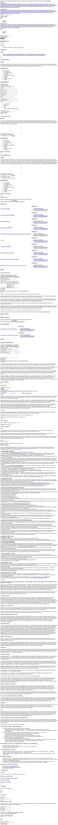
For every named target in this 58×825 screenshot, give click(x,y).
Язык (1, 278)
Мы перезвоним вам (4, 770)
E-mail (1, 807)
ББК (5, 107)
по (4, 85)
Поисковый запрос (4, 110)
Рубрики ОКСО (3, 100)
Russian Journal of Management (6, 227)
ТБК (5, 106)
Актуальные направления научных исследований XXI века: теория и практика (16, 233)
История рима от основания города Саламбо (9, 335)
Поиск (6, 112)
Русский (4, 20)
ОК (12, 814)
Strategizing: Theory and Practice (10, 6)
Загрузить (13, 135)
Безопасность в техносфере (6, 246)
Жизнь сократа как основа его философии (9, 328)
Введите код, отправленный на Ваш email (8, 813)
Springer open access (8, 78)
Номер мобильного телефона (6, 801)
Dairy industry (7, 7)
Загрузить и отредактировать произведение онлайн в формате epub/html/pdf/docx (16, 199)
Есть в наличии (7, 103)
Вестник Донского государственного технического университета (13, 265)
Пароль (1, 822)
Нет (1, 359)
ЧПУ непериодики (4, 349)
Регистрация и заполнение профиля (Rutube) (9, 778)
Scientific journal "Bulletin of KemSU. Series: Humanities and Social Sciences (14, 4)
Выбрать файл (14, 200)
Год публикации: (3, 176)
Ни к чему (2, 345)
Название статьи (3, 281)
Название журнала (4, 99)
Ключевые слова (3, 89)
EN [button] (1, 18)
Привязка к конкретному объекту (7, 277)
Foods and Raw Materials (20, 6)
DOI (1, 96)
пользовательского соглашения (17, 812)
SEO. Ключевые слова (4, 282)
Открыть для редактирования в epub (41, 209)
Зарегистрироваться (8, 815)
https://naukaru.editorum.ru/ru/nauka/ (26, 448)
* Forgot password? (28, 393)
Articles (1, 52)
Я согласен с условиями (6, 812)
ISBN (1, 101)
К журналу (16, 345)
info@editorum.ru (6, 426)
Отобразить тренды (5, 111)
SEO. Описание (3, 287)
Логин (1, 821)
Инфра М (6, 76)
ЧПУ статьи (2, 279)
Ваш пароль (2, 808)
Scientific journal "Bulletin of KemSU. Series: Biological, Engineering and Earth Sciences (23, 5)
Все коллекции (7, 70)
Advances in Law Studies (5, 208)
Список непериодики (4, 324)
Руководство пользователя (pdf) (6, 776)
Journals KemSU (3, 3)
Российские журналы (8, 72)
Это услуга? (2, 288)
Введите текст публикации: (5, 133)
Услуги (40, 311)
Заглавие (2, 95)
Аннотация (2, 98)
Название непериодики (5, 351)
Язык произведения (4, 86)
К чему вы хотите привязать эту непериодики (9, 344)
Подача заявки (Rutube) (4, 779)
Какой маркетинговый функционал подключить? (10, 291)
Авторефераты (7, 71)
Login (23, 393)
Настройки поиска (4, 68)
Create (5, 392)
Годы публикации (3, 84)
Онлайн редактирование (38, 208)
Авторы (2, 87)
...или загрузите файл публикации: (7, 134)
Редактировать (34, 206)
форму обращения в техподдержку (13, 767)
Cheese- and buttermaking (15, 7)
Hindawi (5, 77)
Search (1, 14)
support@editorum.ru (14, 766)
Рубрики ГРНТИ (3, 92)
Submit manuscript (3, 16)
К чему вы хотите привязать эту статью (8, 274)
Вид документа (3, 93)
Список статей (3, 203)
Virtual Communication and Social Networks (33, 6)
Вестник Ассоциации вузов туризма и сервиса (10, 259)
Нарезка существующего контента (7, 201)
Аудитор (2, 240)
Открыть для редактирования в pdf (40, 210)
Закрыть (2, 112)
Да (3, 359)
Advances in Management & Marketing (8, 215)
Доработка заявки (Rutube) (5, 781)
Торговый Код (3, 94)
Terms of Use (48, 0)
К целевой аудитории (9, 345)
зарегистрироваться (46, 311)
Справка (2, 61)
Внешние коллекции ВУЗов (9, 75)
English (4, 21)
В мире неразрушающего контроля (7, 252)
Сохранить (6, 313)
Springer (5, 79)
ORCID (2, 88)
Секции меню (3, 280)
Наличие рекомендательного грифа (11, 108)
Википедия (6, 74)
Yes (1, 791)
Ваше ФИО (2, 797)
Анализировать (7, 151)
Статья (1, 292)
